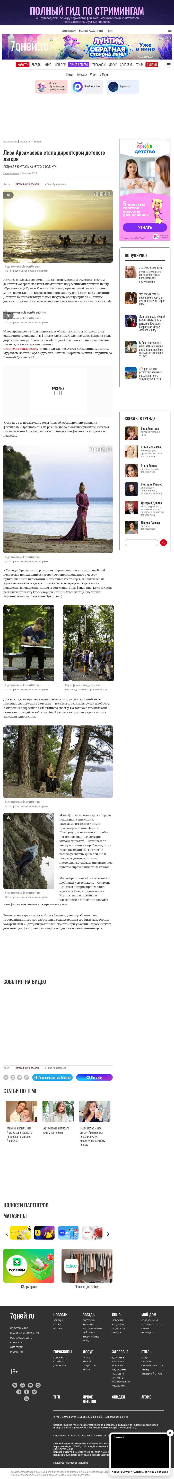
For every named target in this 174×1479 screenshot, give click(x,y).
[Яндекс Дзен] (26, 1391)
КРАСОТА (146, 1361)
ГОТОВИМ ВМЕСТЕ (151, 1324)
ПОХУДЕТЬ (118, 1373)
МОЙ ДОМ (148, 1314)
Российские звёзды (28, 184)
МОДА (144, 1357)
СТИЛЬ (146, 1351)
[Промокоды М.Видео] (94, 1233)
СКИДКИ (118, 1397)
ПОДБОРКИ (118, 1328)
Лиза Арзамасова (56, 184)
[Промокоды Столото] (22, 1233)
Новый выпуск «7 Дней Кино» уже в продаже (140, 1471)
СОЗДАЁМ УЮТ (149, 1320)
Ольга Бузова (149, 465)
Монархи (82, 74)
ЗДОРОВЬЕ (120, 1351)
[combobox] (141, 542)
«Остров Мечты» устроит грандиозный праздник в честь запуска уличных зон (150, 373)
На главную (9, 141)
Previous (7, 1234)
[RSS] (26, 1398)
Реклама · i (119, 1437)
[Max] (38, 1385)
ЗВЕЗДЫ (58, 1320)
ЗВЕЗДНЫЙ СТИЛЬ (151, 1373)
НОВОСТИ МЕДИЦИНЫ (119, 1367)
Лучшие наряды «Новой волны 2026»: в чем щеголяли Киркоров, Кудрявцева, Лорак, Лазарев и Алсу (152, 323)
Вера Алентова (150, 428)
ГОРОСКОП (59, 1357)
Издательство (19, 1328)
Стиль (139, 64)
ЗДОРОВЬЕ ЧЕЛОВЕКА (118, 1359)
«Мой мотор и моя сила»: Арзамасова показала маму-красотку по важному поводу (92, 1136)
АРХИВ (146, 1397)
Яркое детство (79, 64)
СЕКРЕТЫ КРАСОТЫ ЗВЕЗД (152, 1367)
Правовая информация (25, 1333)
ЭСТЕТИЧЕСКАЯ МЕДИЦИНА (121, 1383)
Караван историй (69, 30)
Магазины (15, 1216)
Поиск (169, 30)
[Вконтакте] (14, 1385)
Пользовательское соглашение (70, 1462)
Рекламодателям (21, 1337)
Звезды (36, 64)
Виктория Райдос (151, 484)
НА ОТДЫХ (147, 1332)
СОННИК (58, 1361)
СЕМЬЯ (145, 1328)
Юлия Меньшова (151, 447)
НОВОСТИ (60, 1314)
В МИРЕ (57, 1328)
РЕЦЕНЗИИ (118, 1324)
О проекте (16, 1347)
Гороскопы (98, 64)
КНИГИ (87, 1361)
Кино (48, 64)
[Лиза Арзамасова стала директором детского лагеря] (26, 1077)
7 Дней (109, 30)
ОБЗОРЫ (116, 1332)
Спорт (93, 74)
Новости (23, 64)
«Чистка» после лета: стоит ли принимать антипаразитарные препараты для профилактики (150, 274)
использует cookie (56, 1472)
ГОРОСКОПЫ (62, 1351)
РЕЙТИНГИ (89, 1332)
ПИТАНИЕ (117, 1377)
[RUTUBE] (18, 1391)
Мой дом (60, 64)
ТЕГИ (56, 1397)
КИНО (116, 1314)
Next (108, 1234)
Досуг (113, 64)
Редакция (16, 1352)
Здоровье (126, 64)
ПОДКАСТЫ (89, 1365)
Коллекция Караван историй (91, 30)
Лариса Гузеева (150, 522)
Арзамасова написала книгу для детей (56, 1130)
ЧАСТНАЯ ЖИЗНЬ (92, 1328)
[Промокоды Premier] (46, 1233)
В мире (104, 74)
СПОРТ (57, 1324)
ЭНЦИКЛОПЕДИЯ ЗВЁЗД (92, 1338)
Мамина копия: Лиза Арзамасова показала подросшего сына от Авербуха (19, 1134)
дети (7, 184)
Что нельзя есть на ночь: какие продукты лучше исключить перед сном (152, 299)
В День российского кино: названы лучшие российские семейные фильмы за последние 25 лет (151, 349)
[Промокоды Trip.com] (70, 1233)
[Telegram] (34, 1391)
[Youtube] (30, 1385)
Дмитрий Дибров (151, 503)
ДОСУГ (88, 1351)
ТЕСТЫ (86, 1369)
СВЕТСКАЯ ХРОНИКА (89, 1322)
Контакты (16, 1342)
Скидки (152, 64)
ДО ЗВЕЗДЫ (59, 1365)
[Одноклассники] (22, 1385)
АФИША (87, 1357)
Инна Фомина (11, 173)
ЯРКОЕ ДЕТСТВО (89, 1399)
